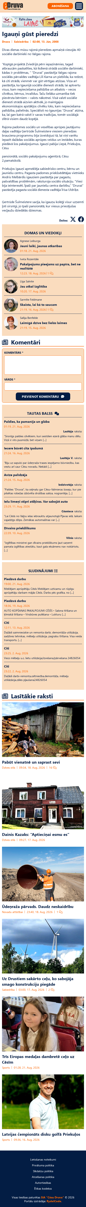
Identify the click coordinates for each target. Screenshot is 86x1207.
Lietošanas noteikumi (43, 1159)
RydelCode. (54, 1201)
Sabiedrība (21, 41)
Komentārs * (13, 352)
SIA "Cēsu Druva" (52, 1197)
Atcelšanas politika (43, 1177)
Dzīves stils (8, 767)
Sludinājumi (40, 570)
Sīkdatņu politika (43, 1171)
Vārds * (9, 379)
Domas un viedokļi (43, 232)
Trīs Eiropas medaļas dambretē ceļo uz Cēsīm (38, 1059)
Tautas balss (40, 413)
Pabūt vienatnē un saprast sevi (31, 762)
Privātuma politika (43, 1165)
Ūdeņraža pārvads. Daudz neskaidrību (37, 906)
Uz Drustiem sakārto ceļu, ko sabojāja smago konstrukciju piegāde (37, 981)
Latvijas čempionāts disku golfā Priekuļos (41, 1134)
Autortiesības (43, 1183)
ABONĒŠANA (60, 6)
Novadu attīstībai (12, 912)
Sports (6, 1067)
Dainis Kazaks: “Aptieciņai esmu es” (35, 834)
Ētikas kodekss (43, 1188)
